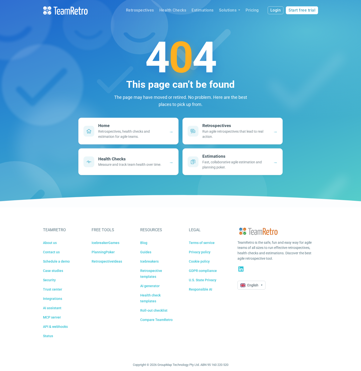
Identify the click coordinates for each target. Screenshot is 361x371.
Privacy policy (199, 252)
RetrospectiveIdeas (107, 261)
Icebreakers (149, 261)
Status (48, 336)
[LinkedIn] (240, 269)
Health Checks (172, 10)
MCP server (52, 317)
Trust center (52, 289)
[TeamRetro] (65, 10)
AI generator (150, 286)
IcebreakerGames (105, 243)
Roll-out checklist (153, 310)
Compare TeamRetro (156, 320)
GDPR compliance (203, 271)
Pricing (252, 10)
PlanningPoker (103, 252)
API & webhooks (55, 327)
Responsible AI (200, 289)
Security (49, 280)
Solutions (228, 10)
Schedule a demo (56, 261)
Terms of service (202, 243)
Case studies (53, 271)
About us (50, 243)
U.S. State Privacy (202, 280)
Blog (143, 243)
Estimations (203, 10)
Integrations (52, 299)
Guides (145, 252)
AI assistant (52, 308)
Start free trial (302, 10)
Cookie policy (199, 261)
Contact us (51, 252)
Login (275, 10)
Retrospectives (140, 10)
